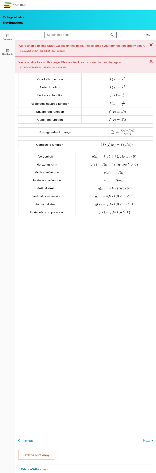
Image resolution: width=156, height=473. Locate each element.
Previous (27, 440)
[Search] (112, 35)
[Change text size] (148, 35)
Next (146, 440)
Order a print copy (36, 455)
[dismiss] (151, 45)
